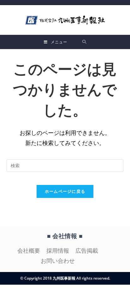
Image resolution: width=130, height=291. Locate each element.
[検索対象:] (84, 42)
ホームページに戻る (65, 191)
